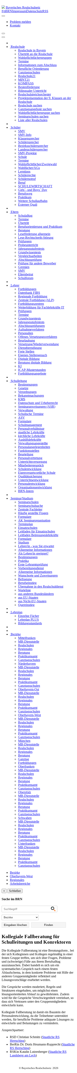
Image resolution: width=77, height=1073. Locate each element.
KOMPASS (26, 83)
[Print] (3, 33)
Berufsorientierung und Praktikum (40, 226)
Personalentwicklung (31, 483)
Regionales (25, 649)
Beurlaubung (26, 340)
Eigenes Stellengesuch (32, 355)
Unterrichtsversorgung (32, 461)
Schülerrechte (27, 175)
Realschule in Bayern (32, 50)
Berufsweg (25, 193)
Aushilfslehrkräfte (29, 439)
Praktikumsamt (27, 656)
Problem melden (20, 21)
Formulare (24, 421)
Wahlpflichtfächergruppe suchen (39, 112)
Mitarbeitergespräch (31, 465)
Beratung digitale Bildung (35, 362)
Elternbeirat (25, 274)
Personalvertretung (30, 458)
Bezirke (15, 634)
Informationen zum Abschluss (37, 65)
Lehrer (14, 285)
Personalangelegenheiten (34, 447)
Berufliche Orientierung (33, 68)
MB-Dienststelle (28, 641)
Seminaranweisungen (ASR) (36, 406)
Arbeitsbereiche (20, 883)
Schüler (15, 127)
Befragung (25, 579)
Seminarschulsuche (30, 505)
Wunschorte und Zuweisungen (38, 575)
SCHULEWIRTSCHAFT (35, 186)
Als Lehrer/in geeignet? (33, 553)
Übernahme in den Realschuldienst (40, 586)
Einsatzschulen (27, 527)
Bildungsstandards (30, 623)
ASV (21, 417)
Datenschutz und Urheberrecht (38, 403)
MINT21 (24, 79)
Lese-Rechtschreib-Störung (35, 237)
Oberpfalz (24, 792)
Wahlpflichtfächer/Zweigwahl (37, 164)
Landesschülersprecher (33, 149)
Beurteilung (25, 454)
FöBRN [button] (7, 11)
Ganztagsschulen (29, 72)
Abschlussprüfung (30, 259)
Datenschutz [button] (34, 11)
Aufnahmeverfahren (31, 329)
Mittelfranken (27, 638)
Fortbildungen (27, 289)
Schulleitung (18, 381)
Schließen (15, 890)
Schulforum (25, 278)
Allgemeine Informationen (35, 549)
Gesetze (23, 388)
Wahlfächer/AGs (29, 168)
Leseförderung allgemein (34, 234)
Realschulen (26, 645)
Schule (22, 157)
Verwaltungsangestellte (33, 443)
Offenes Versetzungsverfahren (37, 336)
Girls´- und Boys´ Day (32, 190)
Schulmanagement (30, 425)
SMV (21, 131)
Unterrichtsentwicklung (33, 480)
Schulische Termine (31, 414)
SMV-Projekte (27, 153)
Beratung (24, 230)
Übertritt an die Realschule (35, 54)
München (24, 740)
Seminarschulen (28, 502)
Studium (23, 542)
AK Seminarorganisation (34, 520)
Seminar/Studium (21, 498)
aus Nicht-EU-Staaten (32, 601)
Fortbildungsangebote (32, 373)
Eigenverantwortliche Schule (36, 472)
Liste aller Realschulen (32, 120)
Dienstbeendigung (30, 348)
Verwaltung (25, 410)
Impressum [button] (19, 11)
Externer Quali (27, 204)
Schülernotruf (27, 179)
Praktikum (24, 197)
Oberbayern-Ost (28, 689)
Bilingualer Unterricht (32, 90)
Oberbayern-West (29, 715)
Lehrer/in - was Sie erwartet (36, 546)
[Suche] (3, 37)
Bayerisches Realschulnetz (23, 7)
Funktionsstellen (28, 450)
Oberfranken (26, 766)
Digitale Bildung (29, 359)
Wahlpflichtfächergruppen (35, 57)
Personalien (25, 333)
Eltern (14, 212)
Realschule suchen (30, 105)
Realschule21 (27, 76)
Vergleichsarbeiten (30, 256)
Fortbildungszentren (31, 303)
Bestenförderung (29, 87)
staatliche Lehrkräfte (31, 432)
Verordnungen (27, 392)
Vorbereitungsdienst (31, 568)
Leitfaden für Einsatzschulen (36, 531)
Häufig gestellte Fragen (33, 513)
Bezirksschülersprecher (33, 146)
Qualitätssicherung (30, 476)
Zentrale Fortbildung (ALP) (36, 300)
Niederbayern (27, 663)
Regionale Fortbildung (32, 296)
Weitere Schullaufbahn (32, 201)
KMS (21, 399)
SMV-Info (24, 134)
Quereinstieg (26, 605)
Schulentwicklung (29, 469)
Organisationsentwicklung (35, 487)
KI (20, 366)
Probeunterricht (28, 245)
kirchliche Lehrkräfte (31, 436)
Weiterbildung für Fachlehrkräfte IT (41, 307)
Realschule (17, 46)
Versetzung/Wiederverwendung (38, 344)
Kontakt (15, 25)
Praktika (23, 561)
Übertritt (23, 223)
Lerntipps (24, 171)
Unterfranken (26, 843)
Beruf (21, 182)
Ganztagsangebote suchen (35, 109)
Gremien (23, 267)
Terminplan (25, 524)
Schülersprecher (28, 142)
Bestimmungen (28, 384)
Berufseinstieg (27, 583)
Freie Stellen (26, 351)
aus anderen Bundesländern (36, 594)
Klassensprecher (28, 138)
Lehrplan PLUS (28, 619)
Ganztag (23, 759)
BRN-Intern (26, 491)
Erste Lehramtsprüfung (33, 564)
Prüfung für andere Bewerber (37, 263)
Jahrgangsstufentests (31, 248)
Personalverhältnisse (31, 428)
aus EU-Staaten (28, 597)
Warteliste (24, 590)
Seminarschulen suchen (33, 116)
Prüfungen (25, 241)
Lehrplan (16, 612)
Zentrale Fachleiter (30, 509)
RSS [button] (45, 11)
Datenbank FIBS (29, 292)
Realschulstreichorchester (34, 94)
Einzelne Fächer (28, 616)
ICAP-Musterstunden (32, 370)
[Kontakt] (3, 16)
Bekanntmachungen (31, 395)
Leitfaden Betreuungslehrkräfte (38, 535)
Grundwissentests (29, 252)
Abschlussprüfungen (31, 325)
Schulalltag (25, 215)
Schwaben (25, 818)
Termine (23, 61)
